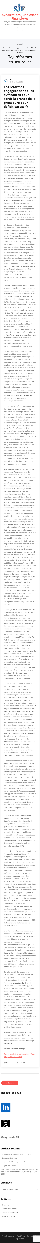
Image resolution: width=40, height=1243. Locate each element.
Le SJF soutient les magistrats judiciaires (16, 1162)
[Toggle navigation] (20, 32)
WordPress (21, 1236)
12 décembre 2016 (16, 82)
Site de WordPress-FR (9, 1216)
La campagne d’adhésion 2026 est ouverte (16, 1154)
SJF (10, 79)
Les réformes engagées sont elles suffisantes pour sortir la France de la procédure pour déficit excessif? (20, 50)
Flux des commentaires (10, 1212)
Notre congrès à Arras (9, 1158)
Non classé (27, 1063)
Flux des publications (9, 1209)
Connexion (5, 1205)
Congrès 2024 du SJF (9, 1166)
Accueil (20, 44)
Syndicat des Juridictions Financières (20, 16)
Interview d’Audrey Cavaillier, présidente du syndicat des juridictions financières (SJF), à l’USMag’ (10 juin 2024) (19, 1171)
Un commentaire (12, 1063)
